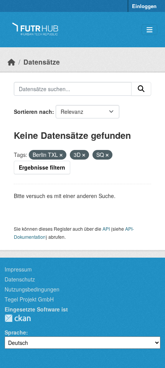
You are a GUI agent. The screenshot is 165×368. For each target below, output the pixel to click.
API (106, 228)
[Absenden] (141, 89)
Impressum (18, 269)
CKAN (18, 318)
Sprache (15, 332)
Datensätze (41, 62)
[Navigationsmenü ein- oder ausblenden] (149, 29)
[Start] (11, 62)
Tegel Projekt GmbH (29, 299)
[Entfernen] (61, 155)
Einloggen (144, 6)
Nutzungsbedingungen (32, 289)
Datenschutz (20, 279)
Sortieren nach (33, 111)
